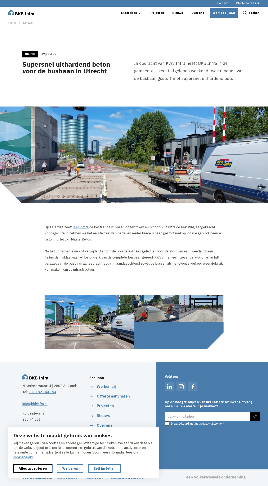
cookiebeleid (23, 457)
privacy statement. (212, 423)
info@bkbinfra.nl (35, 404)
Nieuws (28, 23)
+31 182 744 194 (42, 392)
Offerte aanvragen (247, 3)
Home (12, 23)
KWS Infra (81, 227)
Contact (222, 3)
